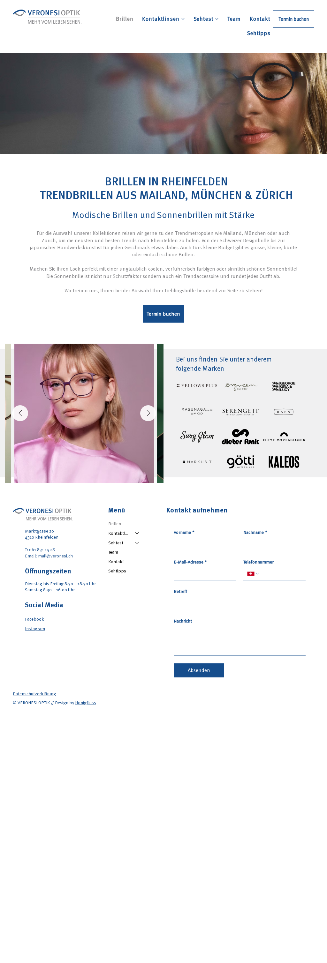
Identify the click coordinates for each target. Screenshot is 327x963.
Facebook (34, 619)
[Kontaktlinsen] (137, 533)
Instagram (35, 628)
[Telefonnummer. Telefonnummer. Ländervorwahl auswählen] (253, 573)
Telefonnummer (258, 562)
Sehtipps (117, 570)
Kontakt (116, 561)
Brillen (114, 523)
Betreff (180, 591)
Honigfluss (85, 702)
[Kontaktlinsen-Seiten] (183, 18)
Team (113, 552)
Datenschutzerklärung (34, 693)
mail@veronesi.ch (55, 555)
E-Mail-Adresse (190, 562)
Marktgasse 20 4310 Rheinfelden (41, 534)
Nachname (255, 532)
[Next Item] (148, 413)
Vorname (184, 532)
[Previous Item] (20, 413)
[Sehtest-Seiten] (216, 18)
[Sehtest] (137, 543)
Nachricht (183, 621)
